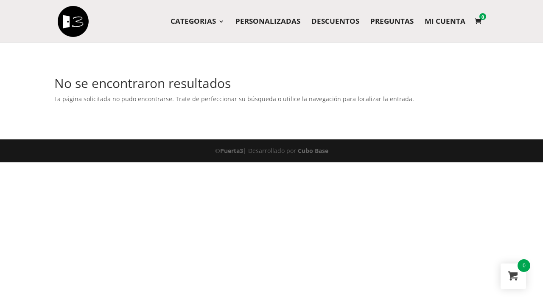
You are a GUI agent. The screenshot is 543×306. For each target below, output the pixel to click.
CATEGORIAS (193, 22)
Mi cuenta (445, 22)
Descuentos (335, 22)
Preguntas (392, 22)
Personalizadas (267, 22)
